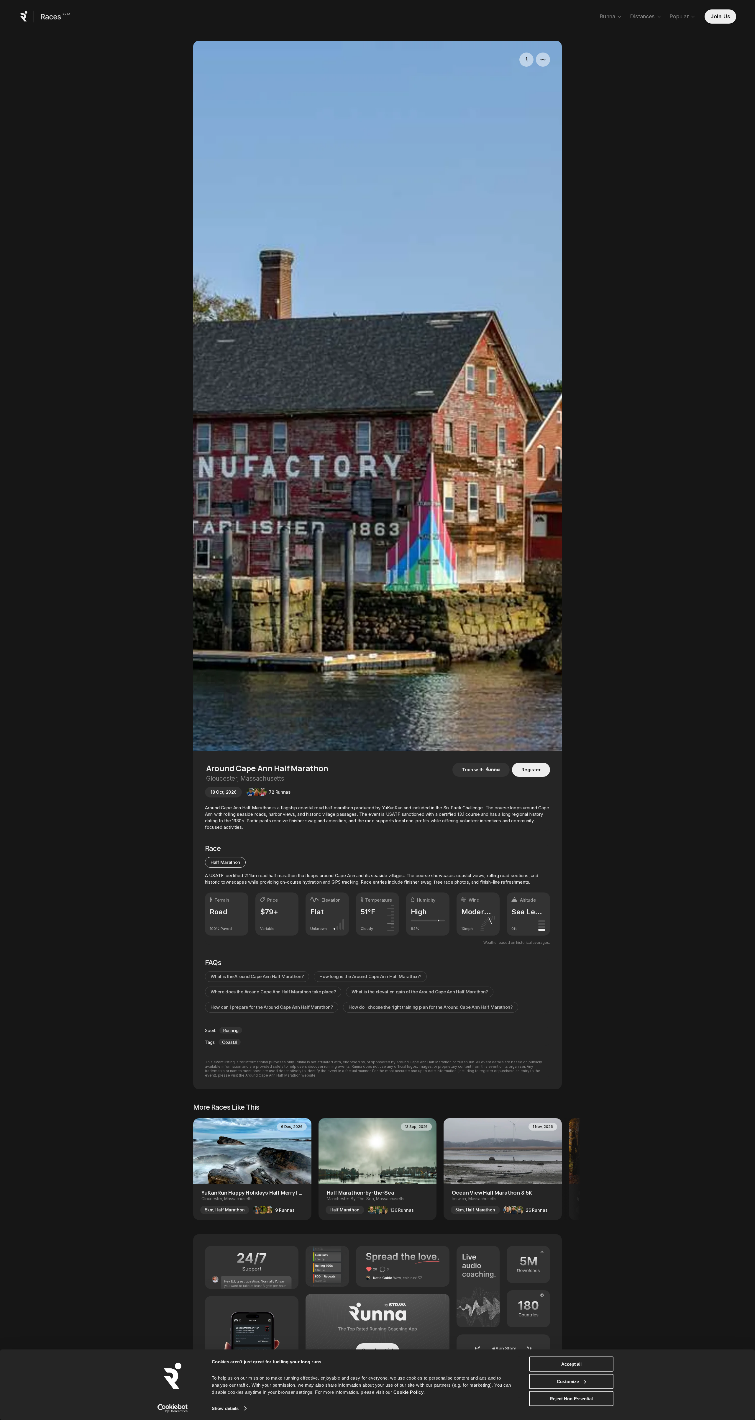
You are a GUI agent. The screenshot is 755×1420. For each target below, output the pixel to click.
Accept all (571, 1364)
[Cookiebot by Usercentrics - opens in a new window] (172, 1408)
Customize (568, 1381)
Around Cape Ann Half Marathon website (280, 1075)
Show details (225, 1408)
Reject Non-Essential (571, 1398)
